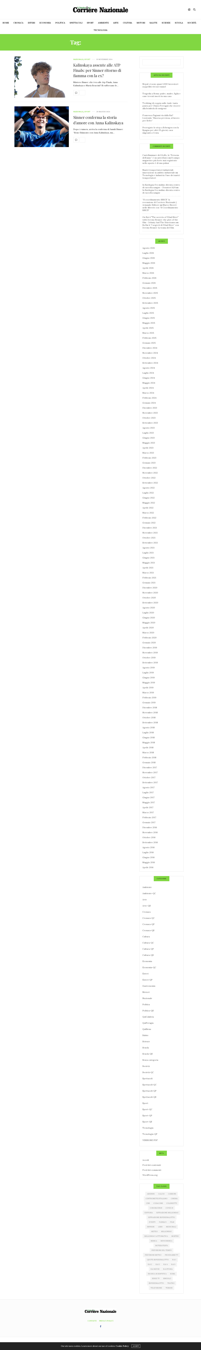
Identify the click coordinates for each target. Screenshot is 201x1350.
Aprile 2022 (147, 507)
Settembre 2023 (150, 422)
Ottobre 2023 (149, 418)
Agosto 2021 (148, 547)
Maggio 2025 (148, 323)
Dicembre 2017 (149, 767)
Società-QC (148, 1072)
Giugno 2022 (148, 497)
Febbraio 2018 (149, 757)
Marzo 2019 (148, 692)
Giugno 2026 (148, 258)
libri (160, 1227)
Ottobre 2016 (149, 837)
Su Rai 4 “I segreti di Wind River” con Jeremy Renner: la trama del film (160, 226)
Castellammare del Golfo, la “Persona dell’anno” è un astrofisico (160, 156)
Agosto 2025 (148, 308)
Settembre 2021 (150, 542)
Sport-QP (147, 1115)
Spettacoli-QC (149, 1084)
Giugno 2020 (148, 617)
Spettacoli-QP (149, 1091)
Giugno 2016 (148, 857)
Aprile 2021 (147, 567)
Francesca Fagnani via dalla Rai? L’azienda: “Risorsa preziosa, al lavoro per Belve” (161, 118)
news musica (166, 1241)
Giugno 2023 (148, 437)
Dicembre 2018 (149, 707)
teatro (170, 1283)
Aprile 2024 (148, 388)
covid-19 (169, 1208)
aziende (151, 1194)
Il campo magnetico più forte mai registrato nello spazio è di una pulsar (161, 160)
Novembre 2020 (150, 592)
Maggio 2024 (148, 383)
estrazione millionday (167, 1213)
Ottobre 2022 (149, 477)
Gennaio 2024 (149, 403)
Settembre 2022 (150, 482)
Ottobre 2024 (149, 358)
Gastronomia (148, 986)
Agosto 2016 (148, 847)
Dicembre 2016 (149, 827)
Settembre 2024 (150, 363)
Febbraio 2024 (149, 398)
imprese (151, 1227)
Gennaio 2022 (149, 522)
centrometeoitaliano (156, 1199)
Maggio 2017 (148, 802)
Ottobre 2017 (148, 777)
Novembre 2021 (150, 532)
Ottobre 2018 (149, 717)
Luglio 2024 (148, 373)
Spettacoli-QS (149, 1097)
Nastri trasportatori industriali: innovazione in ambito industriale (158, 171)
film (172, 1222)
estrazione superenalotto (161, 1217)
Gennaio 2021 (148, 582)
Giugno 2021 (148, 557)
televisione (156, 1288)
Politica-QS (148, 1010)
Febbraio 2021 (149, 577)
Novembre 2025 (150, 293)
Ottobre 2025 (149, 298)
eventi (152, 1222)
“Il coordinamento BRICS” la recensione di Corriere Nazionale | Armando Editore (159, 202)
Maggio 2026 (148, 263)
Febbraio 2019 (149, 697)
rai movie (155, 1269)
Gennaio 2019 (149, 702)
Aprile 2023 (147, 447)
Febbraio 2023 (149, 457)
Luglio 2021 (148, 552)
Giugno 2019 (148, 677)
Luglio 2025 (148, 313)
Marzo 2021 (148, 572)
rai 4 (165, 1264)
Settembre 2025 (150, 303)
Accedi (145, 1160)
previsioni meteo (153, 1255)
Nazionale (78, 59)
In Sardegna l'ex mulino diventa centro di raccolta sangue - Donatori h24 (161, 186)
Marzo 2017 (148, 812)
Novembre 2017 (150, 772)
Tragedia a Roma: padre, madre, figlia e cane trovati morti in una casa (161, 95)
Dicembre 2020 (149, 587)
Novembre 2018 (150, 712)
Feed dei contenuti (151, 1165)
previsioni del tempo (161, 1250)
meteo (154, 1231)
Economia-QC (149, 967)
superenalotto (156, 1283)
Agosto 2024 (148, 368)
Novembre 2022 (150, 472)
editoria (148, 1213)
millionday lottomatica (156, 1236)
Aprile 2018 (147, 747)
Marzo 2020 (148, 632)
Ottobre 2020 (149, 597)
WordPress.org (150, 1175)
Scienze (166, 23)
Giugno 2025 (148, 318)
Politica (60, 23)
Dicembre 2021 (149, 527)
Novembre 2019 (150, 652)
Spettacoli (76, 23)
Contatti (92, 1321)
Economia (45, 23)
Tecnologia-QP (149, 1134)
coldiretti (171, 1203)
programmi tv (171, 1255)
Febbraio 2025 (149, 338)
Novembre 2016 (150, 832)
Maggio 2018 (148, 742)
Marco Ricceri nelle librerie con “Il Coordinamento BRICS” (160, 208)
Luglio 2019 (148, 672)
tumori (169, 1288)
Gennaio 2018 (149, 762)
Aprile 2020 (148, 627)
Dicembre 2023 (149, 408)
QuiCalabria (148, 1016)
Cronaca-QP (148, 924)
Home (6, 23)
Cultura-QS (148, 955)
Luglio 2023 (148, 432)
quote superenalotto (158, 1260)
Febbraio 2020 (149, 637)
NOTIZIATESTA (161, 1246)
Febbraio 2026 (149, 278)
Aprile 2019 (147, 687)
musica (154, 1241)
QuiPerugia (147, 1023)
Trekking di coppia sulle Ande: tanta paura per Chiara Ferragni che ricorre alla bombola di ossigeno (161, 106)
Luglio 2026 (148, 253)
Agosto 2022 (148, 487)
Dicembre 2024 (149, 348)
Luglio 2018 (148, 732)
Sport (90, 23)
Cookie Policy (122, 1346)
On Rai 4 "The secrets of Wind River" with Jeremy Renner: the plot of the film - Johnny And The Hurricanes (160, 220)
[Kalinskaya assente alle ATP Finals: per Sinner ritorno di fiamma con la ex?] (41, 77)
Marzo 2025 (148, 333)
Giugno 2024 (148, 378)
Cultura (127, 23)
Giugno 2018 (148, 737)
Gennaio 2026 (149, 283)
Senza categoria (150, 1060)
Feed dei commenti (151, 1170)
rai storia (168, 1269)
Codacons (158, 1203)
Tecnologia (100, 30)
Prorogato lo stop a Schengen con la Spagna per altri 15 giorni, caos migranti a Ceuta (160, 130)
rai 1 (174, 1260)
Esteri (31, 23)
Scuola (179, 23)
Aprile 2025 (148, 328)
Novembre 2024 (150, 353)
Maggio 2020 (148, 622)
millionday (166, 1231)
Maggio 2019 (148, 682)
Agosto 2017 (148, 787)
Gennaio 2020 (149, 642)
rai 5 (173, 1264)
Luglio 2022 (148, 492)
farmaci (162, 1222)
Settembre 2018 (150, 722)
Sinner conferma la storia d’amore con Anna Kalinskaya (98, 120)
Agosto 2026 (148, 248)
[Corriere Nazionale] (100, 9)
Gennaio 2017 (148, 822)
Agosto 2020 (148, 607)
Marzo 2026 (148, 273)
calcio (161, 1194)
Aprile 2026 (148, 268)
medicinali (171, 1227)
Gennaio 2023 (149, 462)
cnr (148, 1203)
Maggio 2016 (148, 862)
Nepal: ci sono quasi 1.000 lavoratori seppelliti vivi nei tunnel (160, 85)
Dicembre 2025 (149, 288)
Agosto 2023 (148, 427)
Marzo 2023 (148, 452)
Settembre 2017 (150, 782)
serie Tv (156, 1278)
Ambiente (103, 23)
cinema (174, 1199)
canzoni (172, 1194)
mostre (175, 1236)
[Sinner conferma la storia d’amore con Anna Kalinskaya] (41, 126)
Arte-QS (146, 905)
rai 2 (150, 1264)
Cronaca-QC (148, 918)
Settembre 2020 (150, 602)
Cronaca (18, 23)
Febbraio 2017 (149, 817)
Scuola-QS (147, 1053)
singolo (167, 1278)
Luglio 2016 (148, 852)
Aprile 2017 (147, 807)
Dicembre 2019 (149, 647)
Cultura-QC (148, 942)
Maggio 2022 (148, 502)
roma (172, 1274)
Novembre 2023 (150, 413)
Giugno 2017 (148, 797)
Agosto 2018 (148, 727)
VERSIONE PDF (150, 1140)
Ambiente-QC (149, 893)
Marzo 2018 (148, 752)
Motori (141, 23)
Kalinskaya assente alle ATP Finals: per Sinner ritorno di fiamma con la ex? (97, 70)
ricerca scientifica (157, 1274)
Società (191, 23)
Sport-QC (147, 1109)
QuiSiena (146, 1029)
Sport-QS (147, 1121)
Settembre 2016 (150, 842)
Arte (115, 23)
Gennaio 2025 (149, 343)
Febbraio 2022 (149, 517)
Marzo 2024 (148, 393)
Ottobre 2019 (149, 657)
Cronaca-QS (148, 930)
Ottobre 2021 (148, 537)
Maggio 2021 (148, 562)
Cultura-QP (148, 949)
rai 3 (158, 1264)
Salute (153, 23)
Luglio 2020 (148, 612)
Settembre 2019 (150, 662)
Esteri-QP (147, 979)
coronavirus (156, 1208)
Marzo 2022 (148, 512)
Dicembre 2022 (149, 467)
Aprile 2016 (147, 867)
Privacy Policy (106, 1321)
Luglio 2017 (148, 792)
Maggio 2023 (148, 442)
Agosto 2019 (148, 667)
